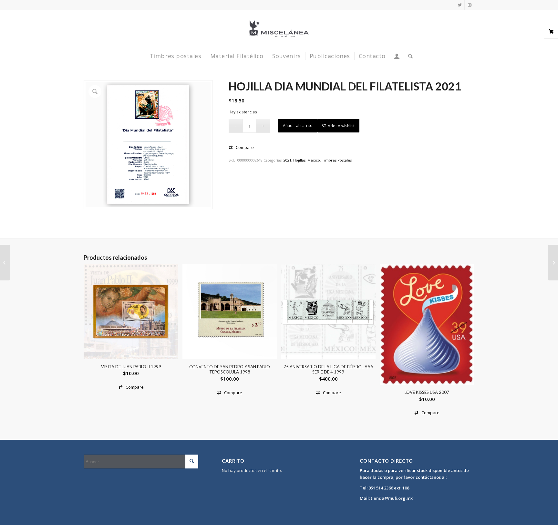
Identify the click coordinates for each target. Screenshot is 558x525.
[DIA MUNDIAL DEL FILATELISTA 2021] (5, 262)
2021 (287, 160)
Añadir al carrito (298, 125)
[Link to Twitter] (459, 5)
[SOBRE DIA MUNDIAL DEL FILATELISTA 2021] (553, 262)
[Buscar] (408, 56)
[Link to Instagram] (469, 5)
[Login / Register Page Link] (397, 56)
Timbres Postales (337, 160)
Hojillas (299, 160)
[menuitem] (175, 56)
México (313, 160)
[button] (241, 147)
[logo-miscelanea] (279, 29)
